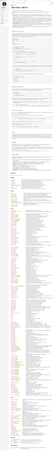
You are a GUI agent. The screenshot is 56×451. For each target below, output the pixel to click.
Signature (12, 354)
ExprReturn (12, 261)
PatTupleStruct (13, 342)
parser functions (28, 20)
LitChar (12, 317)
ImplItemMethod (13, 289)
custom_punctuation (14, 197)
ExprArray (12, 227)
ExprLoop (12, 250)
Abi (11, 210)
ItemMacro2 (13, 301)
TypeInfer (12, 369)
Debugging (14, 142)
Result (12, 448)
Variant (12, 389)
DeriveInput (12, 225)
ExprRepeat (12, 260)
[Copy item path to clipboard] (16, 5)
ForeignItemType (13, 281)
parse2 (12, 440)
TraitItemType (13, 360)
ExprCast (12, 238)
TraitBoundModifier (14, 426)
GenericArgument (13, 408)
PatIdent (12, 330)
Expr (11, 403)
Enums (2, 18)
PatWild (12, 344)
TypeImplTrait (13, 367)
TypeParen (12, 373)
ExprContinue (13, 240)
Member (12, 416)
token (12, 186)
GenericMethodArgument (15, 409)
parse (12, 183)
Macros (2, 15)
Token (12, 193)
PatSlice (12, 339)
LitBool (12, 314)
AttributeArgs (13, 447)
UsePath (12, 386)
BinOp (12, 401)
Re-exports (2, 13)
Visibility (12, 434)
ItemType (12, 307)
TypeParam (12, 372)
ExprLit (12, 249)
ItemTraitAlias (13, 306)
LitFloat (12, 318)
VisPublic (12, 391)
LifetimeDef (12, 313)
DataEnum (12, 222)
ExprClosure (13, 239)
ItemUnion (12, 308)
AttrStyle (12, 399)
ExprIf (12, 245)
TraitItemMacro (13, 358)
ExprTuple (12, 265)
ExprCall (12, 237)
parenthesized (13, 199)
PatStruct (12, 340)
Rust (45, 0)
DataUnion (12, 224)
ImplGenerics (13, 286)
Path (11, 345)
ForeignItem (13, 407)
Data (11, 402)
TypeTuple (12, 382)
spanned (12, 185)
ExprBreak (12, 236)
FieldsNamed (13, 275)
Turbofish (12, 361)
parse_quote (13, 202)
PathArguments (13, 421)
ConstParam (13, 220)
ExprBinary (12, 233)
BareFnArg (12, 215)
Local (11, 321)
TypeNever (12, 371)
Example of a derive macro (18, 31)
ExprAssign (12, 228)
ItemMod (12, 302)
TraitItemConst (13, 357)
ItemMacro (12, 300)
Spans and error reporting (17, 86)
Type (11, 429)
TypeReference (13, 377)
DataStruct (12, 223)
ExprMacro (12, 251)
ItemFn (12, 295)
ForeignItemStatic (13, 280)
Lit (11, 414)
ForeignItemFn (13, 278)
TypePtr (12, 376)
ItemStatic (12, 303)
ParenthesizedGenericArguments (16, 327)
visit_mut (12, 188)
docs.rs (42, 0)
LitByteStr (12, 316)
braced (12, 194)
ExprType (12, 266)
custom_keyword (13, 196)
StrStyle (12, 425)
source (50, 5)
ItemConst (12, 292)
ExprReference (13, 259)
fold (11, 182)
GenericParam (13, 410)
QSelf (11, 351)
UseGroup (12, 384)
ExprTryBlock (13, 264)
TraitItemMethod (13, 359)
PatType (12, 343)
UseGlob (12, 383)
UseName (12, 385)
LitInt (11, 319)
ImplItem (12, 412)
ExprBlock (12, 234)
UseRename (13, 387)
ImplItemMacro (13, 288)
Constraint (12, 221)
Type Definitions (3, 20)
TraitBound (12, 356)
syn (1, 24)
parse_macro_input (14, 200)
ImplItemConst (13, 287)
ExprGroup (12, 244)
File (11, 277)
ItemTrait (12, 305)
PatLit (12, 331)
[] (52, 5)
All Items (2, 10)
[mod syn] (25, 7)
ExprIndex (12, 247)
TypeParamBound (13, 430)
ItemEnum (12, 293)
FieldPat (12, 273)
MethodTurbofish (13, 326)
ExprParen (12, 254)
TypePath (12, 374)
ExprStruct (12, 262)
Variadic (12, 388)
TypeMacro (12, 370)
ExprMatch (12, 252)
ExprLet (12, 248)
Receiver (12, 352)
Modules (2, 14)
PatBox (12, 329)
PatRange (12, 335)
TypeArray (12, 362)
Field (11, 272)
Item (11, 413)
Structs (12, 208)
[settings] (52, 2)
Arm (11, 213)
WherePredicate (13, 435)
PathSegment (13, 346)
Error (11, 226)
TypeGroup (12, 366)
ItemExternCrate (13, 294)
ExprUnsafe (12, 268)
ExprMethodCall (13, 253)
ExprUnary (12, 267)
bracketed (12, 195)
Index (12, 291)
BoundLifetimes (13, 219)
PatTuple (12, 341)
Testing (13, 132)
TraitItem (12, 428)
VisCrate (12, 390)
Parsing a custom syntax (17, 110)
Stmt (11, 424)
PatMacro (12, 332)
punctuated (12, 184)
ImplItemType (13, 290)
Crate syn (3, 7)
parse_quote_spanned (14, 204)
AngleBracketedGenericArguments (16, 211)
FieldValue (12, 274)
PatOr (12, 333)
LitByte (12, 315)
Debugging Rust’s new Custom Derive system (42, 150)
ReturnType (12, 423)
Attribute (12, 214)
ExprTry (12, 263)
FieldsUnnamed (13, 276)
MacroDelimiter (13, 415)
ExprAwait (12, 232)
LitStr (11, 320)
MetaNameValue (13, 325)
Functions (2, 19)
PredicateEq (13, 347)
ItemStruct (12, 304)
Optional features (15, 154)
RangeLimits (13, 422)
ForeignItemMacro (14, 279)
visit (11, 187)
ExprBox (12, 235)
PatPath (12, 334)
